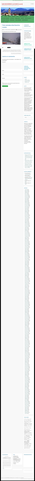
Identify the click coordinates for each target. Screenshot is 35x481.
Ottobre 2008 (26, 392)
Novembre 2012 (27, 344)
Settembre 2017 (27, 283)
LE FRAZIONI (12, 18)
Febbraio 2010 (27, 377)
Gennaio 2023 (26, 224)
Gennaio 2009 (26, 390)
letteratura (28, 430)
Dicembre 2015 (27, 304)
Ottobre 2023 (26, 216)
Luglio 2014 (26, 322)
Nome (3, 70)
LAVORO (14, 461)
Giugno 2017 (26, 285)
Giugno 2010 (26, 373)
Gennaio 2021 (26, 242)
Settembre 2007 (27, 405)
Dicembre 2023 (27, 215)
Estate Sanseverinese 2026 (28, 165)
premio (29, 437)
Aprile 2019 (26, 265)
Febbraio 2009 (27, 389)
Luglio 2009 (26, 384)
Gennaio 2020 (26, 255)
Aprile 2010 (26, 375)
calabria (30, 421)
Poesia (28, 436)
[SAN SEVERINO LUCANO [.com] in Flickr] (33, 3)
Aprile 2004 (26, 413)
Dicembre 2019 (27, 256)
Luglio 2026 (26, 189)
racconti (25, 439)
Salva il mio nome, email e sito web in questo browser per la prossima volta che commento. (11, 84)
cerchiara (25, 422)
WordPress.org (27, 82)
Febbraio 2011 (26, 364)
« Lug (3, 468)
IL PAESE (5, 16)
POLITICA (18, 461)
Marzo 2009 (26, 388)
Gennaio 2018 (26, 279)
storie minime (26, 444)
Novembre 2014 (27, 318)
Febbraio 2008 (27, 401)
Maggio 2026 (26, 191)
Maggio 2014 (26, 324)
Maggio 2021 (26, 238)
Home (2, 16)
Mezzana (29, 432)
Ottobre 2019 (26, 258)
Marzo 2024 (26, 213)
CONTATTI (22, 18)
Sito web (3, 78)
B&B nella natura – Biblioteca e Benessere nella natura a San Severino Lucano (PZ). (29, 161)
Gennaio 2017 (26, 291)
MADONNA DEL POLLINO (23, 16)
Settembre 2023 (27, 217)
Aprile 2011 (26, 362)
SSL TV (18, 462)
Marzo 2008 (26, 400)
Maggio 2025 (26, 201)
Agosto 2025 (26, 198)
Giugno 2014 (26, 323)
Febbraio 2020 (27, 254)
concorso (26, 423)
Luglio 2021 (26, 237)
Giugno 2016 (26, 297)
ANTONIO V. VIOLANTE (4, 21)
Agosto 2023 (26, 218)
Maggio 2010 (26, 374)
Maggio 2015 (26, 311)
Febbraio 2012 (27, 352)
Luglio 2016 (26, 296)
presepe (25, 438)
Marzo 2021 (26, 240)
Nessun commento (19, 29)
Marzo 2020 (26, 253)
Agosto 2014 (26, 321)
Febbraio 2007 (27, 412)
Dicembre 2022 (27, 225)
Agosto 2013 (26, 334)
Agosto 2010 (26, 371)
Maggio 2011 (26, 361)
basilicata (27, 421)
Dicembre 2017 (27, 280)
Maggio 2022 (26, 229)
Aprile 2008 (26, 399)
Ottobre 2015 (26, 306)
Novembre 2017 (27, 281)
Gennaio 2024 (26, 214)
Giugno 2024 (26, 210)
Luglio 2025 (26, 199)
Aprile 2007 (26, 411)
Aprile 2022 (26, 230)
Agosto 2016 (26, 295)
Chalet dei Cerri (29, 422)
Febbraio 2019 (27, 267)
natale (25, 433)
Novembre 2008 (27, 391)
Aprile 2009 (26, 387)
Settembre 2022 (27, 226)
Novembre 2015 (27, 305)
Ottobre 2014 (26, 319)
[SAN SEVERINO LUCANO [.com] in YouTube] (32, 3)
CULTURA (16, 457)
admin (4, 29)
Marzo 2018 (26, 277)
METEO (17, 16)
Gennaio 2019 (26, 268)
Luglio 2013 (26, 335)
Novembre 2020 (27, 244)
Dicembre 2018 (27, 269)
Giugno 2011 (26, 360)
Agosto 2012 (26, 347)
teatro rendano (29, 445)
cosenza (30, 423)
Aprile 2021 (26, 239)
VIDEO (14, 463)
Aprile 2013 (26, 338)
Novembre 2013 (27, 331)
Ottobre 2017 (26, 282)
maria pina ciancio (26, 432)
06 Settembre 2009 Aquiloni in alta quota (28, 178)
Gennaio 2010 (26, 378)
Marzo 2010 (26, 376)
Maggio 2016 (26, 298)
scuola (30, 443)
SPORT (14, 462)
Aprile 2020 (26, 252)
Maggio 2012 (26, 350)
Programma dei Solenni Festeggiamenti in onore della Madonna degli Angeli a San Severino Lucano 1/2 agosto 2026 (29, 156)
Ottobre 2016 (26, 294)
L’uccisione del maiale (28, 174)
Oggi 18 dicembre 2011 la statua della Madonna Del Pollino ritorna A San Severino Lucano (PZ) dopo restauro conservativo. (12, 51)
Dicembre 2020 (27, 243)
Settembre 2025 (27, 197)
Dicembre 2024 (27, 204)
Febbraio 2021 (27, 241)
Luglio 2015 (26, 309)
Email (3, 74)
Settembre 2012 (27, 346)
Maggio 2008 (26, 398)
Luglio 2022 (26, 227)
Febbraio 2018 (27, 278)
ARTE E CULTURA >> (28, 18)
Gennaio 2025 (26, 203)
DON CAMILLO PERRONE (5, 18)
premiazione (26, 437)
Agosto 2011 (26, 358)
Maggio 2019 (26, 264)
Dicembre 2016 (27, 292)
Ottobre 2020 (26, 245)
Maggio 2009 (26, 386)
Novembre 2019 (27, 257)
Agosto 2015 (26, 308)
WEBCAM (9, 16)
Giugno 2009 (26, 385)
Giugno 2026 (26, 190)
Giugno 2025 (26, 200)
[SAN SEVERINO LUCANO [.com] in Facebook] (31, 3)
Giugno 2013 (26, 336)
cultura (25, 424)
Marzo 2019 (26, 266)
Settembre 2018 (27, 271)
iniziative (25, 430)
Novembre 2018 (27, 270)
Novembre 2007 (27, 403)
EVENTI (15, 458)
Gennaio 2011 (26, 365)
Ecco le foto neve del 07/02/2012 (16, 53)
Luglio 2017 (26, 284)
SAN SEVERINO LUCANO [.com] (12, 4)
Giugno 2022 (26, 228)
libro (30, 430)
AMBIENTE (15, 456)
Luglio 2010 (26, 372)
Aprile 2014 (26, 325)
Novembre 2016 (27, 293)
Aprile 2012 (26, 351)
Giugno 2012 (26, 349)
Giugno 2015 (26, 310)
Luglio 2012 (26, 348)
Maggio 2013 (26, 337)
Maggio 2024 (26, 211)
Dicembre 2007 (27, 402)
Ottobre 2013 (26, 332)
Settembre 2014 (27, 320)
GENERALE (13, 29)
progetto (28, 438)
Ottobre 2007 (26, 404)
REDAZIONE (13, 16)
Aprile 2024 (26, 212)
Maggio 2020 (26, 251)
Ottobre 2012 (26, 345)
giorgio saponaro (28, 429)
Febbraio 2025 (27, 202)
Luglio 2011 (26, 359)
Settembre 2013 (27, 333)
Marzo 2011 (26, 363)
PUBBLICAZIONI (17, 18)
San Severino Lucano (26, 442)
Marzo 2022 (26, 231)
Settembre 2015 (27, 307)
